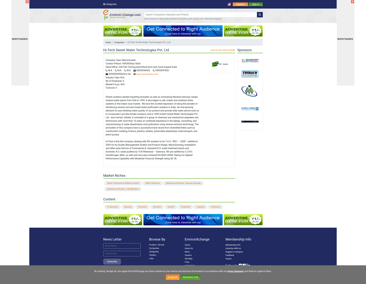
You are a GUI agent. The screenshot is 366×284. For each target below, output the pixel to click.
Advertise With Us (233, 248)
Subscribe (112, 261)
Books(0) (157, 207)
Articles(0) (215, 207)
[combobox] (200, 14)
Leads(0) (201, 207)
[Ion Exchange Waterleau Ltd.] (250, 60)
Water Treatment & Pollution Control (123, 183)
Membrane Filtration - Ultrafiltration (123, 189)
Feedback (229, 255)
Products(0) (112, 207)
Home (108, 42)
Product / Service (156, 245)
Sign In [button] (255, 4)
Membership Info (232, 245)
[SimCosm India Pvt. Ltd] (250, 121)
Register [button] (240, 4)
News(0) (128, 207)
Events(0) (142, 207)
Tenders (152, 255)
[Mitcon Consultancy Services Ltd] (250, 91)
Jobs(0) (170, 207)
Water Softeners (152, 183)
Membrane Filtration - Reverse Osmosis (183, 183)
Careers (188, 255)
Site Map (188, 258)
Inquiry (228, 258)
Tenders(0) (185, 207)
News (187, 252)
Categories (154, 251)
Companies (119, 42)
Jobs (151, 258)
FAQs (187, 262)
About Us (189, 248)
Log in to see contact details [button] (222, 50)
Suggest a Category (234, 252)
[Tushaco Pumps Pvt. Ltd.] (250, 74)
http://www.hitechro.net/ (147, 74)
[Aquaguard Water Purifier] (250, 109)
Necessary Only (190, 277)
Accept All (173, 277)
